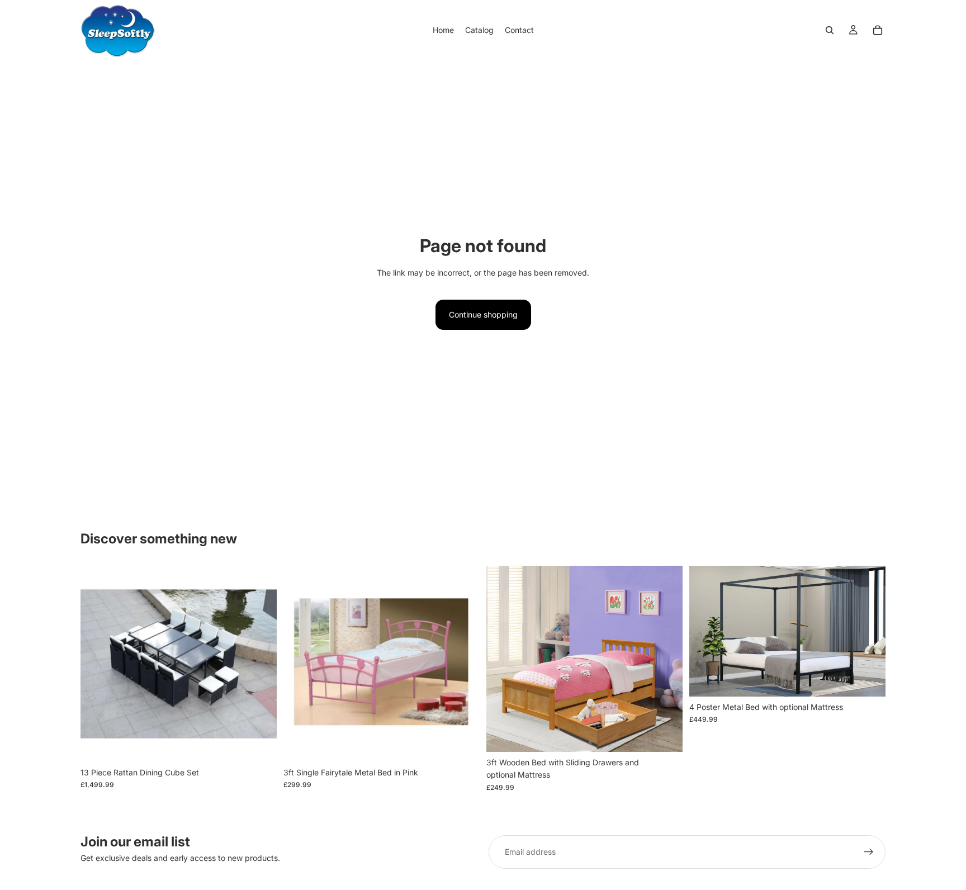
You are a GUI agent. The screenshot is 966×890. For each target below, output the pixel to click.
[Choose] (259, 745)
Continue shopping (483, 314)
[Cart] (877, 30)
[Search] (829, 30)
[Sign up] (868, 852)
